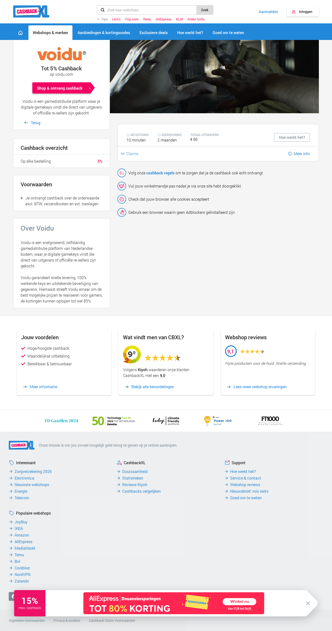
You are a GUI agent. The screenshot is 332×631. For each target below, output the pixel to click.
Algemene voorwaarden (27, 620)
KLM (179, 19)
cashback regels (160, 172)
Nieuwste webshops (32, 484)
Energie (21, 491)
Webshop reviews (245, 484)
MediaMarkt (25, 548)
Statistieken (132, 478)
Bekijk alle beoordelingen (152, 387)
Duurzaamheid (135, 471)
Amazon (22, 535)
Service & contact (245, 478)
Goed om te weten (246, 498)
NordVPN (22, 574)
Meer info (302, 153)
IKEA (19, 528)
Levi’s (116, 19)
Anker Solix (196, 19)
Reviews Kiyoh (134, 484)
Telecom (22, 498)
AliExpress (164, 19)
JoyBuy (21, 522)
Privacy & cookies (66, 620)
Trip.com (132, 19)
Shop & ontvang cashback (60, 88)
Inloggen (305, 11)
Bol (17, 561)
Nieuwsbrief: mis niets (249, 491)
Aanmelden (268, 12)
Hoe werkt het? (243, 471)
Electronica (24, 478)
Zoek (204, 10)
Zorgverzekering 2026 (33, 471)
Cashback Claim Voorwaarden (112, 620)
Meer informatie (43, 387)
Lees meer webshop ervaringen (260, 387)
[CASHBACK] (31, 11)
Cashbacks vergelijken (141, 491)
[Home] (20, 32)
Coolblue (22, 568)
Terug (35, 122)
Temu (147, 19)
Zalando (22, 581)
